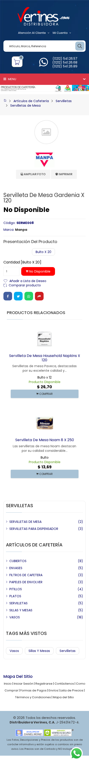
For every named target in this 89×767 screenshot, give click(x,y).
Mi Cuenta (60, 33)
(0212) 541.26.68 (64, 62)
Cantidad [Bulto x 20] (22, 262)
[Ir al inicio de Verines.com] (5, 101)
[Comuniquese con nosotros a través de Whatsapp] (43, 65)
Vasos (14, 651)
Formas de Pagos (33, 690)
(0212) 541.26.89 (64, 66)
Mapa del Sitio (63, 697)
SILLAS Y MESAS (20, 610)
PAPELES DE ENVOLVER (25, 582)
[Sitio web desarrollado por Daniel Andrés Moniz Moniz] (29, 732)
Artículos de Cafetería (31, 101)
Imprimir (65, 174)
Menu (11, 79)
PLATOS (15, 596)
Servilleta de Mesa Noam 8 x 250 (44, 439)
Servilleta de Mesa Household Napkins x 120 (44, 358)
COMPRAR (46, 394)
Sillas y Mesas (39, 651)
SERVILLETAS (18, 603)
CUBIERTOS (17, 561)
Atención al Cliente (32, 33)
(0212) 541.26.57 (64, 58)
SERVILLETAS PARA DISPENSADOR (33, 528)
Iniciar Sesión (23, 683)
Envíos (53, 690)
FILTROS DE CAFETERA (25, 575)
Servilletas (64, 101)
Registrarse (43, 683)
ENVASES (15, 568)
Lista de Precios (71, 690)
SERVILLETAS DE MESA (25, 521)
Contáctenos (64, 683)
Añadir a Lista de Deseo (27, 281)
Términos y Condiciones (33, 697)
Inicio (8, 683)
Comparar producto (25, 285)
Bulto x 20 (43, 252)
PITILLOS (15, 589)
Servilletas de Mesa (25, 105)
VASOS (14, 617)
